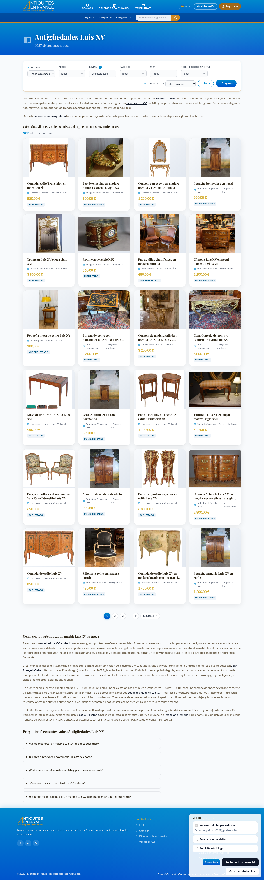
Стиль (95, 67)
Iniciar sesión (207, 6)
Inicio (142, 825)
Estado (35, 67)
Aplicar (228, 83)
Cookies (197, 817)
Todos (64, 73)
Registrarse (232, 6)
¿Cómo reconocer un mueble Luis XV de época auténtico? (64, 743)
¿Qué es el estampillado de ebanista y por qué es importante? (66, 770)
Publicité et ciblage (211, 848)
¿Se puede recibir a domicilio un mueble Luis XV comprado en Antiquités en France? (80, 796)
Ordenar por (155, 83)
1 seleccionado (99, 73)
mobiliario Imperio (177, 714)
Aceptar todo (211, 862)
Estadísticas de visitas (213, 839)
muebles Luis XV (136, 103)
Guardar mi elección (242, 871)
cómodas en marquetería (50, 116)
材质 (152, 67)
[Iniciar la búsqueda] (175, 18)
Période (64, 67)
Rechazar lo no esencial (240, 862)
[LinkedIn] (28, 843)
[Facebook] (20, 843)
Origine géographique (196, 67)
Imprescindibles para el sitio (217, 825)
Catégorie (126, 67)
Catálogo (144, 830)
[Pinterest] (36, 843)
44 (135, 615)
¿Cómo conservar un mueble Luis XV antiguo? (57, 783)
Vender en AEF (147, 841)
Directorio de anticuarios (153, 836)
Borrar (207, 83)
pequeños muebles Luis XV (144, 692)
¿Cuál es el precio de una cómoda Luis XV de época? (60, 756)
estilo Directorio (89, 714)
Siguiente (148, 615)
